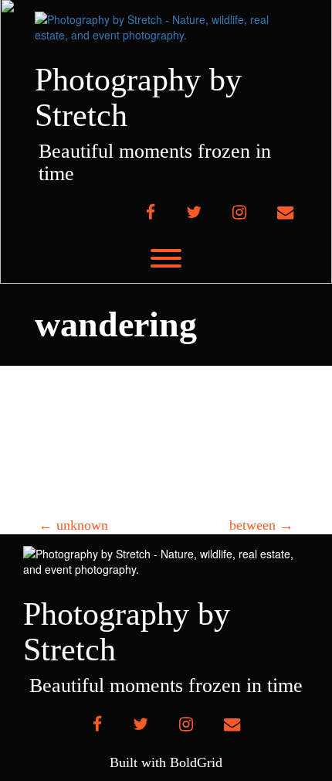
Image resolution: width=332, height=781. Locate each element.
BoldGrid (196, 762)
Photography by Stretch (138, 97)
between (261, 525)
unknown (73, 525)
